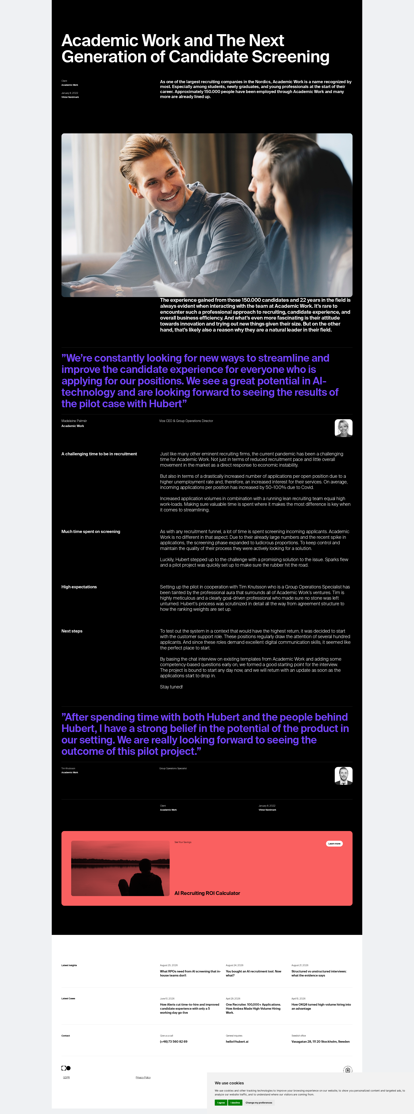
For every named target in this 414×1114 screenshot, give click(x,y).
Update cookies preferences (80, 1111)
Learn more (334, 843)
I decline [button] (235, 1102)
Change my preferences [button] (259, 1102)
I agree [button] (221, 1102)
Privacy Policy (143, 1077)
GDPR (66, 1077)
